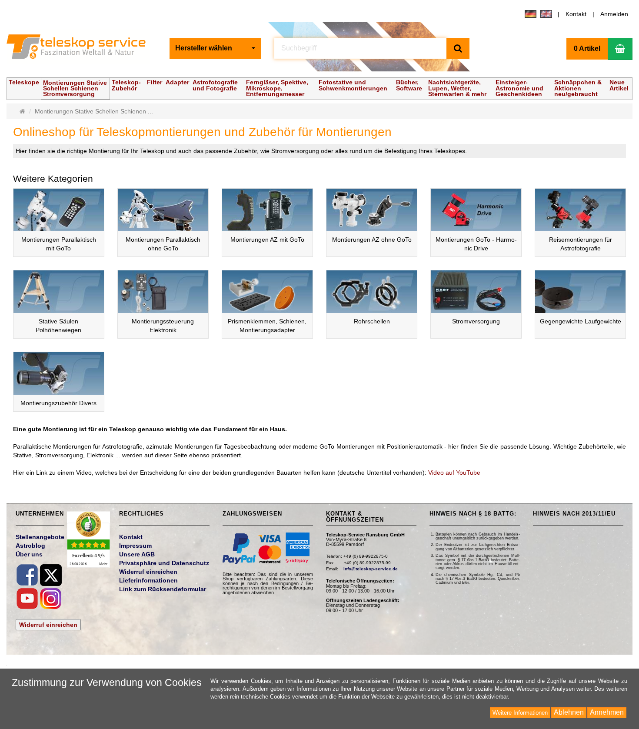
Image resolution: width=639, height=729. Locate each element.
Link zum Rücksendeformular (162, 589)
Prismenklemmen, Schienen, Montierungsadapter (267, 325)
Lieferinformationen (148, 580)
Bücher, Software (409, 85)
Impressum (135, 545)
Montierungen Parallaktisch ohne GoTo (163, 244)
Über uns (29, 554)
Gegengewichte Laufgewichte (580, 321)
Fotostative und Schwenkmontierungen (353, 85)
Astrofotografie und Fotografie (215, 85)
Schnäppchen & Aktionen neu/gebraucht (578, 88)
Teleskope (24, 82)
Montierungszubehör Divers (58, 402)
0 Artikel (587, 48)
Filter (154, 82)
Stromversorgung (476, 321)
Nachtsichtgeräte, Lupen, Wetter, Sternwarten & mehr (457, 88)
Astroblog (30, 545)
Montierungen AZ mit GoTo (267, 239)
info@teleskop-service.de (370, 568)
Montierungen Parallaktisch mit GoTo (58, 244)
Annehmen (607, 712)
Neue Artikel (619, 85)
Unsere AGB (137, 554)
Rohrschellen (372, 321)
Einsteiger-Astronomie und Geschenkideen (519, 88)
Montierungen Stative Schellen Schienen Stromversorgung (75, 88)
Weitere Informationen (520, 712)
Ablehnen (569, 712)
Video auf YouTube (454, 472)
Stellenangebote (40, 536)
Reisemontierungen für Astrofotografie (580, 244)
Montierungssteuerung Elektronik (163, 325)
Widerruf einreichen (48, 624)
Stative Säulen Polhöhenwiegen (58, 325)
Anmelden (614, 13)
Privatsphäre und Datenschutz (164, 562)
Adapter (177, 82)
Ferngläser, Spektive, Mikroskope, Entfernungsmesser (277, 88)
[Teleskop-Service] (81, 48)
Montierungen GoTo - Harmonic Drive (476, 244)
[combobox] (215, 48)
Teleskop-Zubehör (126, 85)
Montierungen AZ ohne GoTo (372, 239)
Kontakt (576, 13)
